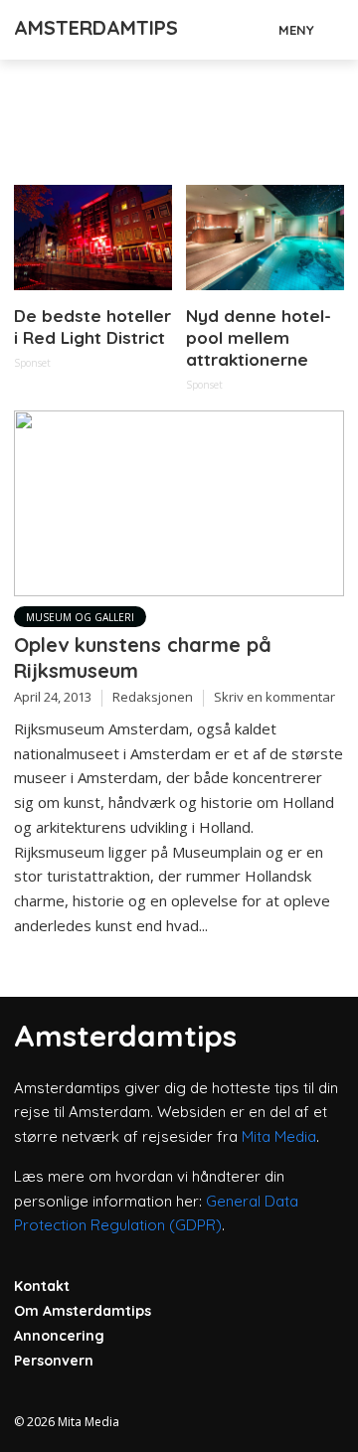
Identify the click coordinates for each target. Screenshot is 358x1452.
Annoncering (59, 1336)
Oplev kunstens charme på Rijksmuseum (142, 657)
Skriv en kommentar (274, 697)
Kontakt (42, 1286)
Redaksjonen (152, 697)
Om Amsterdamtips (82, 1311)
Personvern (53, 1361)
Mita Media (279, 1136)
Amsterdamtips (96, 27)
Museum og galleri (80, 617)
